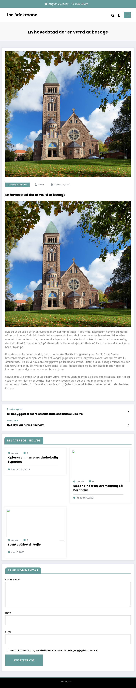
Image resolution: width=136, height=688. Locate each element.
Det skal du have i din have (25, 425)
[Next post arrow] (128, 425)
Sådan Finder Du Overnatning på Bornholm (98, 488)
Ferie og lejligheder (17, 184)
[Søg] (113, 15)
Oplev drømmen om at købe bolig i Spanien (33, 459)
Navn (8, 612)
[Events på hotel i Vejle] (35, 524)
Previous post (14, 409)
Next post (12, 420)
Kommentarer (12, 579)
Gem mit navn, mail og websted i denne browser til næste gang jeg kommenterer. (54, 650)
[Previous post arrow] (128, 412)
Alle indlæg (66, 681)
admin (41, 184)
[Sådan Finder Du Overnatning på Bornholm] (100, 465)
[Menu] (127, 15)
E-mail (9, 631)
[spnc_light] (119, 15)
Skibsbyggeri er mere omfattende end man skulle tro (45, 414)
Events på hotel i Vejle (24, 544)
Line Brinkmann (21, 15)
